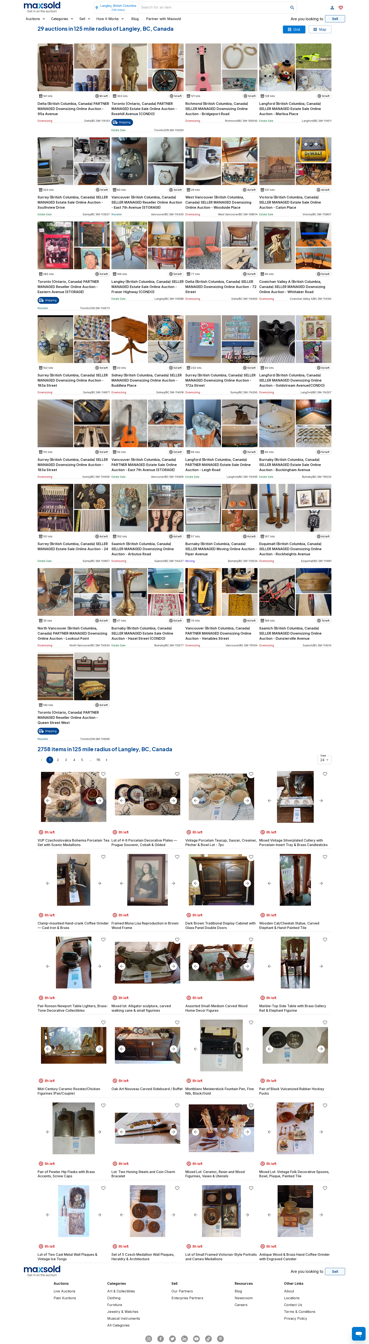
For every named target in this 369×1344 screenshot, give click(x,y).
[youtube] (196, 1339)
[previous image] (47, 800)
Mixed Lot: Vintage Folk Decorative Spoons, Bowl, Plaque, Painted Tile (294, 1174)
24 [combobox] (322, 760)
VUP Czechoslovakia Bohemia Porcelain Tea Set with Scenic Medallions (73, 842)
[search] (292, 7)
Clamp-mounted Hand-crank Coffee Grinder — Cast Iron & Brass (73, 925)
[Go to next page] (106, 760)
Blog (135, 19)
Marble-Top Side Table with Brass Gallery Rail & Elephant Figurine (292, 1008)
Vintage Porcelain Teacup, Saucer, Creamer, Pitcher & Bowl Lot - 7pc (221, 842)
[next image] (99, 800)
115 (98, 760)
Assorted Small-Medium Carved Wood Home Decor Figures (216, 1008)
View (323, 755)
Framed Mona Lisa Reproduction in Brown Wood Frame (145, 925)
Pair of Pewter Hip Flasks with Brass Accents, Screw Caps (66, 1174)
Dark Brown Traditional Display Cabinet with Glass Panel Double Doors (220, 925)
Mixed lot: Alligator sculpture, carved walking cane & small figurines (141, 1008)
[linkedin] (184, 1339)
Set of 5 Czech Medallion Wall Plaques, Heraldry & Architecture (142, 1256)
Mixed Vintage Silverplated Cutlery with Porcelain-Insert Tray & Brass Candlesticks (293, 842)
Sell (82, 19)
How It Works (107, 19)
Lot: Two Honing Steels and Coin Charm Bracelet (143, 1174)
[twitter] (172, 1339)
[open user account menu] (332, 8)
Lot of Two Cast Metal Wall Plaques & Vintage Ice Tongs (67, 1256)
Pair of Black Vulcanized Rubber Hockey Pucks (291, 1091)
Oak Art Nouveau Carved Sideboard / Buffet (147, 1089)
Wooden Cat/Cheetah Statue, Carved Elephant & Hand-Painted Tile (289, 925)
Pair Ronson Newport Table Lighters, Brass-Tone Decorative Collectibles (73, 1008)
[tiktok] (208, 1339)
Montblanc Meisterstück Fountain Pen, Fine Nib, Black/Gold (219, 1091)
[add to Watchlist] (103, 774)
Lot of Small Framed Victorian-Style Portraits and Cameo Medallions (221, 1256)
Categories (59, 19)
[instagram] (149, 1339)
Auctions (33, 19)
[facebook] (160, 1339)
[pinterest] (220, 1339)
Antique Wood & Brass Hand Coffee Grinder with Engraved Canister (294, 1256)
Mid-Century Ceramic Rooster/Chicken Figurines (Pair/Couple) (69, 1091)
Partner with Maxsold (163, 19)
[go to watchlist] (341, 8)
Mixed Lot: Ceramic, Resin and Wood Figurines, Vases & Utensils (215, 1174)
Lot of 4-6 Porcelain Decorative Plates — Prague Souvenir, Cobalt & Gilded (144, 842)
